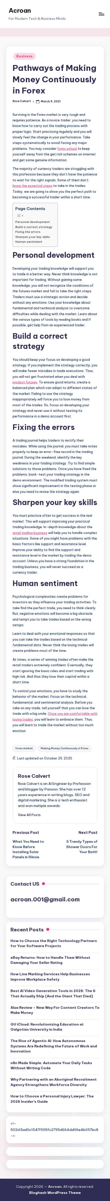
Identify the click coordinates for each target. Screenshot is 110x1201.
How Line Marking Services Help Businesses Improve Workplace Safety (50, 976)
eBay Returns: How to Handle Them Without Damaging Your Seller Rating (50, 960)
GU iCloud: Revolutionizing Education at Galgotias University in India (47, 1027)
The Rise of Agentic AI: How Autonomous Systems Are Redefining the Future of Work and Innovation (53, 1045)
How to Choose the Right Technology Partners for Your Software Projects (53, 943)
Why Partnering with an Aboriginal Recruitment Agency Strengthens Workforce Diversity (53, 1082)
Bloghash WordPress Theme (55, 1192)
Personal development (32, 222)
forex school (67, 149)
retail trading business (30, 533)
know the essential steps (32, 186)
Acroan (20, 10)
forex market (24, 748)
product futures (25, 382)
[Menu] (101, 14)
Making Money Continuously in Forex (65, 748)
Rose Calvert (34, 776)
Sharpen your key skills (32, 237)
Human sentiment (28, 242)
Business (24, 56)
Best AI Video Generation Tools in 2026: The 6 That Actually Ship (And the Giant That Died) (52, 993)
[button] (29, 815)
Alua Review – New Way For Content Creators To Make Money (55, 1010)
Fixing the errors (27, 232)
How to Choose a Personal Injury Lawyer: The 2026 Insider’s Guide (52, 1098)
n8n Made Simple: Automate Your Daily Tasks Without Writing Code (51, 1065)
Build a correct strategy (33, 227)
